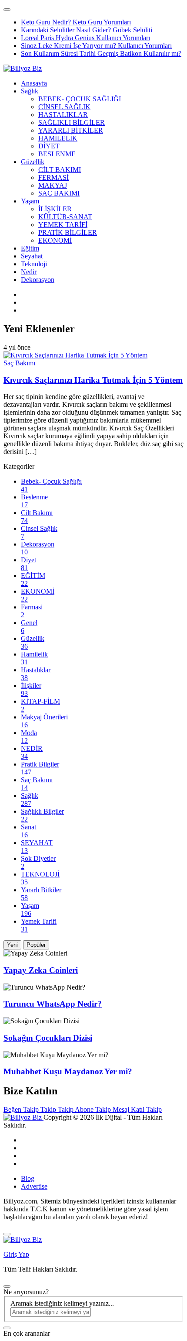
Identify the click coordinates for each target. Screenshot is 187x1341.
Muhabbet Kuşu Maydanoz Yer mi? (67, 1071)
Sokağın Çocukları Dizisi (47, 1037)
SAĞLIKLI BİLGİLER (71, 122)
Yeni (12, 945)
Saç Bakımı (19, 363)
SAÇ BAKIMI (59, 193)
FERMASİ (53, 177)
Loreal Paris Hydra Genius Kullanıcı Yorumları (85, 37)
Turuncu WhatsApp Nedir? (52, 1003)
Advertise (34, 1186)
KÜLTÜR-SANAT (65, 216)
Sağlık (29, 91)
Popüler (36, 945)
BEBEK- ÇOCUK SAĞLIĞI (79, 99)
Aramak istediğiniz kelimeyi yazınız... (62, 1303)
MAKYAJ (52, 185)
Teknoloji (34, 264)
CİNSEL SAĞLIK (64, 106)
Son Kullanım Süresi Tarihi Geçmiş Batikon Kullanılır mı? (101, 53)
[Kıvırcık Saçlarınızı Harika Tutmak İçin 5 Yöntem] (75, 355)
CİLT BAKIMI (59, 169)
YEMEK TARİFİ (62, 224)
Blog (27, 1178)
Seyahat (32, 256)
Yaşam (30, 201)
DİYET (49, 146)
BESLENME (57, 154)
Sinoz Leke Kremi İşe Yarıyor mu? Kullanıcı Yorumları (96, 45)
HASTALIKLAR (63, 114)
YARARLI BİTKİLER (70, 130)
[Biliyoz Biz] (22, 68)
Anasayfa (34, 83)
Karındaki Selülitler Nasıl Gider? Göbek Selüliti (86, 30)
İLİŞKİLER (55, 209)
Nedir (29, 271)
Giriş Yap (16, 1254)
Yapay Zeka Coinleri (40, 970)
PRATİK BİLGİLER (67, 232)
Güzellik (32, 161)
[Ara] (6, 1328)
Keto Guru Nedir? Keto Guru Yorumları (76, 22)
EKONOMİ (55, 240)
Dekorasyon (37, 279)
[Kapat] (6, 1234)
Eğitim (30, 248)
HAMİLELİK (57, 138)
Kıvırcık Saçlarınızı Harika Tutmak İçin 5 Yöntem (93, 380)
